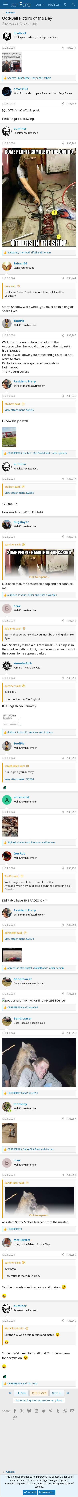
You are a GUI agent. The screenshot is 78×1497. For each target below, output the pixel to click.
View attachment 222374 (19, 939)
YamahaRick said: (15, 766)
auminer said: (13, 544)
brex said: (10, 286)
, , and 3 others (31, 842)
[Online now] (10, 1111)
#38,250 (71, 678)
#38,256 (71, 1033)
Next (55, 1393)
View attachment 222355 (19, 410)
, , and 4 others (31, 1149)
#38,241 (71, 47)
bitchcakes (11, 24)
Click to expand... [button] (39, 577)
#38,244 (71, 278)
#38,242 (71, 103)
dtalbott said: (12, 404)
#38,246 (71, 396)
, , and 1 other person (37, 453)
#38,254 (71, 925)
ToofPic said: (12, 876)
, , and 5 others (29, 78)
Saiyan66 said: (13, 628)
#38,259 (71, 1254)
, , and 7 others (29, 252)
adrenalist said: (13, 933)
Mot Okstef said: (14, 1328)
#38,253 (71, 868)
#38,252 (71, 812)
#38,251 (71, 758)
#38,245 (71, 335)
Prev (23, 1393)
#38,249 (71, 620)
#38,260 (71, 1320)
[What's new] (65, 4)
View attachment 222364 (19, 779)
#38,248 (71, 536)
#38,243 (71, 143)
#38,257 (71, 1118)
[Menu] (5, 5)
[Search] (73, 4)
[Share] (62, 48)
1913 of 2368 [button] (39, 1393)
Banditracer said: (14, 1183)
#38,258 (71, 1175)
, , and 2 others (30, 732)
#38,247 (71, 478)
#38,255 (71, 993)
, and (32, 595)
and (22, 1007)
